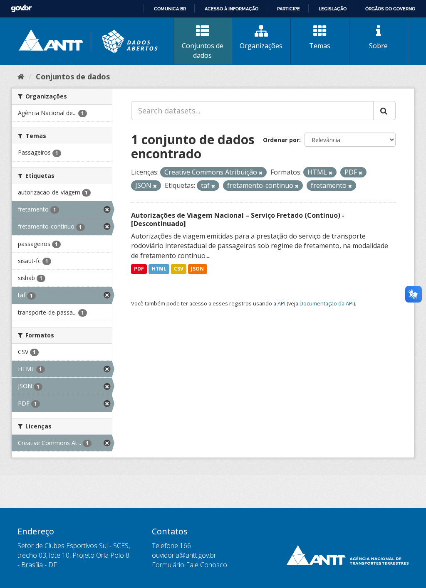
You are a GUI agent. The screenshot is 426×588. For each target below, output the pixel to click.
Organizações (261, 45)
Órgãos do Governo (390, 9)
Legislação (333, 9)
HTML (159, 269)
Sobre (378, 45)
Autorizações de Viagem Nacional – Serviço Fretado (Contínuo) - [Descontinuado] (237, 220)
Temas (319, 45)
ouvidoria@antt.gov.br (184, 555)
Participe (288, 9)
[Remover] (261, 173)
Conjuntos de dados (202, 50)
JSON (197, 269)
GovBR (21, 8)
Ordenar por (281, 140)
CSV (178, 269)
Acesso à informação (231, 9)
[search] (384, 110)
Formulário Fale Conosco (189, 564)
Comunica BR (170, 9)
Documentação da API (327, 303)
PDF (139, 269)
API (281, 303)
